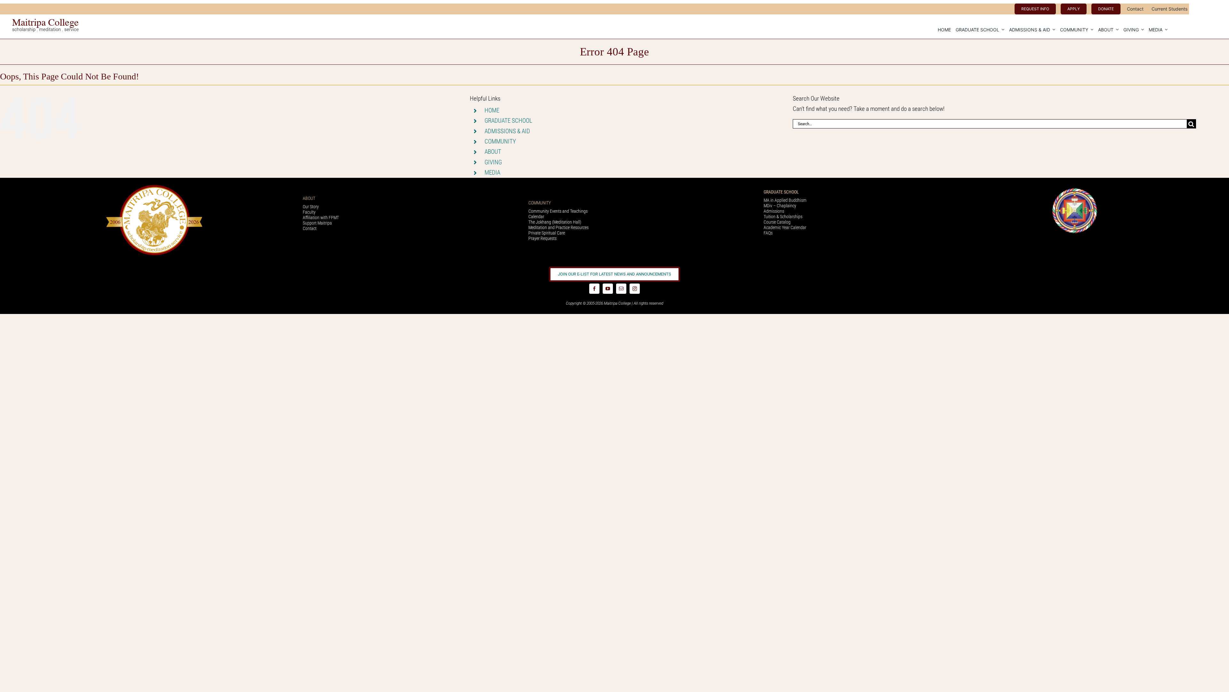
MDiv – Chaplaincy (780, 205)
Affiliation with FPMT (321, 217)
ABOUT (493, 151)
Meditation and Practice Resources (558, 227)
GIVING (493, 162)
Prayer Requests (542, 238)
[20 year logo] (154, 186)
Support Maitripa (317, 223)
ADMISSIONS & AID (507, 131)
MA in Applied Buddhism (785, 200)
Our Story (311, 206)
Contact (310, 228)
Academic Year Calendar (785, 227)
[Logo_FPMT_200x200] (1075, 189)
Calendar (536, 216)
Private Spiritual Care (546, 232)
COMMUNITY (500, 141)
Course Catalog (777, 222)
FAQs (768, 232)
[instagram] (635, 289)
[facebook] (594, 289)
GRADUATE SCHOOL (508, 120)
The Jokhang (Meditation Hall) (554, 222)
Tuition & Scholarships (783, 216)
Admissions (774, 211)
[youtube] (608, 289)
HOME (492, 110)
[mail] (621, 289)
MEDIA (492, 172)
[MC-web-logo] (46, 21)
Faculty (309, 212)
